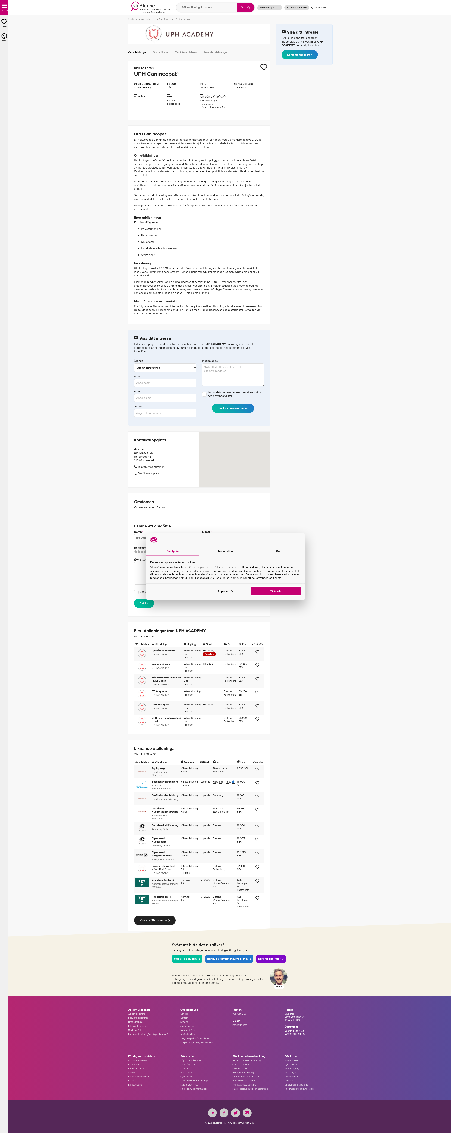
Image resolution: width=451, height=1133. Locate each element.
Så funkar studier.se (297, 7)
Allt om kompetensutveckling (246, 1060)
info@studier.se (239, 1025)
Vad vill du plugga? (185, 959)
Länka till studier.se (137, 1068)
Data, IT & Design (240, 1068)
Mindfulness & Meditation (297, 1084)
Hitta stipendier (135, 1022)
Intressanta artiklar (137, 1026)
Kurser (131, 1080)
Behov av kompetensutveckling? (227, 959)
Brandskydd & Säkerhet (243, 1080)
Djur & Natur (240, 87)
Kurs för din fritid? (269, 959)
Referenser (133, 1064)
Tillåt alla (275, 590)
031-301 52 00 (320, 7)
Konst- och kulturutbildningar (194, 1080)
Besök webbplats (148, 473)
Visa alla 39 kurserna (153, 920)
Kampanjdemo (135, 1084)
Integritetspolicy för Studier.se (194, 1038)
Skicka (144, 603)
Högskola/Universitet (190, 1060)
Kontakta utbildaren (299, 55)
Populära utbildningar (138, 1018)
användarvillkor (222, 396)
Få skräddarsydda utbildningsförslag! (250, 1088)
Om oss (184, 1013)
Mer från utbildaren (186, 52)
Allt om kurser (291, 1060)
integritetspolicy (251, 392)
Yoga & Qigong (292, 1068)
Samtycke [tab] (173, 551)
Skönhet (289, 1080)
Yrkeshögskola (187, 1064)
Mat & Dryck (290, 1072)
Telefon (138, 407)
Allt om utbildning (136, 1013)
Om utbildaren (161, 52)
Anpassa (223, 590)
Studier (131, 1072)
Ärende (138, 361)
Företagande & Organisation (246, 1076)
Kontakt (184, 1018)
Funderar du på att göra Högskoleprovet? (148, 1034)
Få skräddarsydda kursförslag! (299, 1088)
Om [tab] (278, 551)
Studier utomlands (189, 1084)
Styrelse (184, 1022)
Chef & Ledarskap (241, 1064)
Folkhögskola (187, 1072)
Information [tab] (225, 551)
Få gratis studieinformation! (193, 1088)
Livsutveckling (291, 1076)
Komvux (184, 1068)
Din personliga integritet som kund (197, 1042)
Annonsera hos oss (137, 1060)
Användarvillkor (188, 1034)
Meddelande (210, 361)
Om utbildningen (137, 52)
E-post (138, 392)
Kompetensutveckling (138, 1076)
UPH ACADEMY (144, 68)
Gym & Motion (291, 1064)
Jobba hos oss (187, 1026)
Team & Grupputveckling (244, 1084)
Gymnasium (186, 1076)
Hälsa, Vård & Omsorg (243, 1072)
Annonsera (265, 7)
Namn (137, 377)
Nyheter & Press (188, 1030)
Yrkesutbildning (142, 87)
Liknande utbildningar (215, 52)
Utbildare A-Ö (135, 1030)
